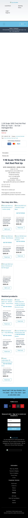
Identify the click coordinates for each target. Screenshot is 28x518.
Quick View (7, 214)
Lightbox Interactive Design (18, 513)
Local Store (8, 5)
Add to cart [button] (7, 229)
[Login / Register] (4, 12)
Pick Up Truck (14, 138)
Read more (20, 227)
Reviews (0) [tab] (5, 155)
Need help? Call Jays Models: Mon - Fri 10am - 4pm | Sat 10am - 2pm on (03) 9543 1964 (14, 393)
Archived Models (20, 136)
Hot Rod (9, 138)
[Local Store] (3, 6)
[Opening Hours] (16, 7)
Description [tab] (5, 152)
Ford (5, 138)
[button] (4, 24)
